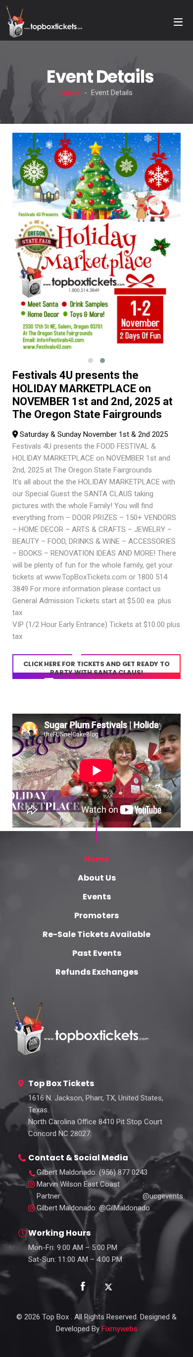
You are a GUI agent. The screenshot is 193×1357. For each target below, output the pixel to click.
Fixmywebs (119, 1328)
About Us (97, 878)
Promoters (96, 915)
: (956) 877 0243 (92, 1172)
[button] (90, 360)
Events (97, 896)
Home (70, 92)
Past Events (96, 953)
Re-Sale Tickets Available (96, 934)
